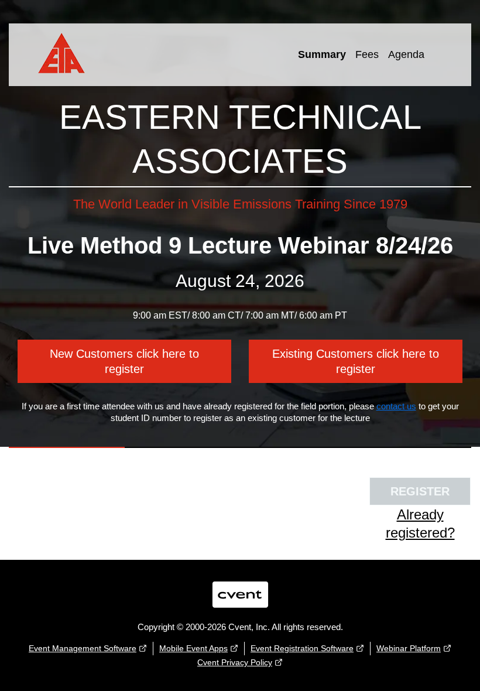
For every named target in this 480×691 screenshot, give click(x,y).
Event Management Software (82, 648)
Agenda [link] (406, 54)
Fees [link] (367, 54)
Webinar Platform (408, 648)
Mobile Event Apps (193, 648)
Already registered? (420, 524)
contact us (396, 406)
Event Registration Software (302, 648)
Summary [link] (322, 54)
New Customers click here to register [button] (124, 361)
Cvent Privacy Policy (234, 662)
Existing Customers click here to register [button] (355, 361)
